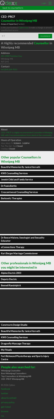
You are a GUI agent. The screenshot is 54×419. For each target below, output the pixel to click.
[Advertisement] (27, 99)
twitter (4, 393)
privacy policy (8, 402)
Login (43, 3)
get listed (6, 406)
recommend (45, 36)
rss (2, 415)
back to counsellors (13, 7)
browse (4, 411)
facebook (5, 388)
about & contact (8, 397)
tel (9, 69)
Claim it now (24, 27)
